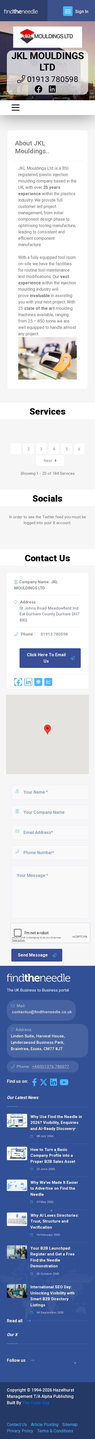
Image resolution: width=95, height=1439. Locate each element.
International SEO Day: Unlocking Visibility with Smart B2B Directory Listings (52, 1296)
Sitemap (70, 1424)
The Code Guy (35, 1402)
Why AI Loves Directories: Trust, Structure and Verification (54, 1221)
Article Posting (44, 1424)
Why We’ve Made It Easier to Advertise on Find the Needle (54, 1188)
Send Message (33, 955)
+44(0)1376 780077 (50, 1066)
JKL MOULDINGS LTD (47, 61)
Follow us (17, 1360)
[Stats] (48, 682)
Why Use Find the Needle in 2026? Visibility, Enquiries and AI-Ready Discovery (56, 1122)
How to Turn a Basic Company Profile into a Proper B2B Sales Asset (52, 1155)
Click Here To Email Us (46, 658)
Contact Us (17, 1424)
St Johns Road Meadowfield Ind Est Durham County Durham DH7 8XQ (50, 614)
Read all (15, 1320)
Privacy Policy (20, 1430)
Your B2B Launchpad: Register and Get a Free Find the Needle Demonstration (52, 1257)
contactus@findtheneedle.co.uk (42, 1012)
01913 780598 (51, 79)
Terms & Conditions (55, 1430)
